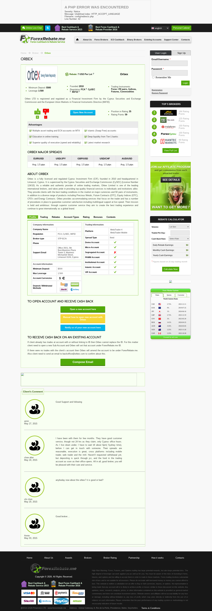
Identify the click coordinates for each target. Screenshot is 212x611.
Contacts (185, 39)
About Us (87, 39)
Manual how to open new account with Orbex (83, 318)
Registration (157, 90)
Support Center (171, 39)
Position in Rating (119, 111)
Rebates (56, 217)
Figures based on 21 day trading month (169, 262)
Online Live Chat (34, 28)
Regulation (75, 89)
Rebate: (73, 74)
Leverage (33, 91)
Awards (68, 558)
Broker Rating (110, 558)
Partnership (134, 558)
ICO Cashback (117, 39)
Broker (35, 53)
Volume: (155, 227)
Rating (86, 217)
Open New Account (83, 112)
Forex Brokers (101, 39)
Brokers (88, 558)
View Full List (170, 150)
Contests (110, 217)
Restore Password (160, 93)
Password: (158, 69)
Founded (74, 86)
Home (23, 53)
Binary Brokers (134, 39)
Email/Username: (161, 59)
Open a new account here (83, 309)
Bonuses (98, 217)
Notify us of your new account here (83, 327)
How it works (157, 558)
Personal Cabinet (181, 28)
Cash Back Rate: (159, 239)
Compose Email (83, 362)
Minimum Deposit (37, 87)
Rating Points (117, 114)
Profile (32, 217)
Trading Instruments (120, 86)
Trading (44, 217)
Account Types (71, 217)
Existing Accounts (152, 39)
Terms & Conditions (150, 608)
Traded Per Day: (158, 233)
